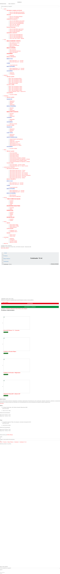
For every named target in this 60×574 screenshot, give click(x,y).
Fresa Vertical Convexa (14, 156)
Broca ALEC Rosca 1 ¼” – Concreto (11, 330)
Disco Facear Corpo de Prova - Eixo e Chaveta (19, 172)
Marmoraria (13, 308)
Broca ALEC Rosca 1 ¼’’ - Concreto (16, 60)
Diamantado (12, 104)
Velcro (11, 208)
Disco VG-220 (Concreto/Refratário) (17, 23)
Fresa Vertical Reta (13, 152)
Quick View (6, 332)
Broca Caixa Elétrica (14, 52)
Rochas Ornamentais (11, 27)
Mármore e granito (10, 151)
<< (54, 264)
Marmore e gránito (10, 76)
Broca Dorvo (12, 46)
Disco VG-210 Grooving (14, 25)
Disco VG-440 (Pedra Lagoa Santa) (16, 29)
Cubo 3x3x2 (10, 132)
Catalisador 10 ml (13, 230)
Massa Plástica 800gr (14, 224)
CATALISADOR (10, 228)
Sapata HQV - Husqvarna (15, 141)
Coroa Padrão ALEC (13, 65)
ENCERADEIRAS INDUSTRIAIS (13, 205)
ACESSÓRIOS (10, 92)
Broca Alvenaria (11, 47)
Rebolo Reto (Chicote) (12, 111)
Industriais (12, 207)
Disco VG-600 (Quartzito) (15, 31)
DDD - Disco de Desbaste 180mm (15, 90)
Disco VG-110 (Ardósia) (14, 17)
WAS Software (10, 434)
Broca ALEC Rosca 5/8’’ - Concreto (16, 61)
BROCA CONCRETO (11, 56)
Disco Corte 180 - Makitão (15, 24)
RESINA (8, 232)
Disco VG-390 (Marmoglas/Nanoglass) (17, 13)
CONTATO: (3, 245)
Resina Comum (13, 234)
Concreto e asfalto (10, 84)
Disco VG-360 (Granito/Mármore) (16, 37)
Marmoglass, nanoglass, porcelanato (14, 10)
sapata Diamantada (12, 137)
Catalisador (8, 308)
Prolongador (12, 74)
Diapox (11, 103)
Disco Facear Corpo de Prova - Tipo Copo (18, 176)
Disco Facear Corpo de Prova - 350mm (17, 177)
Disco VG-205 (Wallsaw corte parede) (17, 20)
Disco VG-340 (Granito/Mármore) (16, 35)
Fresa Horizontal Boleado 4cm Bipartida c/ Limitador (20, 159)
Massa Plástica (18, 308)
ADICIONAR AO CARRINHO (30, 306)
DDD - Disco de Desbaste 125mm (15, 80)
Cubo (11, 204)
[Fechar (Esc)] (0, 572)
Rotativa (11, 202)
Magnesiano (12, 101)
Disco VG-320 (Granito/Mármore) (16, 34)
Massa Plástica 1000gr (14, 225)
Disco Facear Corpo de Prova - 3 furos (17, 171)
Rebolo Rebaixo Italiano (13, 83)
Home (5, 253)
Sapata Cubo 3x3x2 (14, 142)
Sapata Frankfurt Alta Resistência (16, 139)
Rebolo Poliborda (11, 106)
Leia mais (2, 403)
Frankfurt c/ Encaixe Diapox (10, 351)
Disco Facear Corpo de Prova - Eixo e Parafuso (19, 174)
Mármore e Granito (13, 123)
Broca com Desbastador (14, 45)
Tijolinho (9, 117)
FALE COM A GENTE (5, 248)
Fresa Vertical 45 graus (14, 154)
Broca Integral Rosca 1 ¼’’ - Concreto (17, 68)
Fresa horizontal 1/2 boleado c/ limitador (17, 157)
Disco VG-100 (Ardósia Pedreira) (16, 16)
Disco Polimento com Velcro (15, 144)
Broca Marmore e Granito (13, 41)
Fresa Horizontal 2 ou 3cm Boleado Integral (18, 160)
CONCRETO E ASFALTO (12, 19)
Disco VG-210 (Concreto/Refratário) (17, 22)
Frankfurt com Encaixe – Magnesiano (12, 372)
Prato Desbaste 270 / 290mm (15, 145)
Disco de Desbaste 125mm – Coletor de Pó (17, 91)
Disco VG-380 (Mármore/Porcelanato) (17, 12)
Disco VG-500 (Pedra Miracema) (16, 30)
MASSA (8, 222)
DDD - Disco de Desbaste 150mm (15, 82)
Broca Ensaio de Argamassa (15, 196)
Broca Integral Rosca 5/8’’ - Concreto (17, 69)
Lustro (11, 120)
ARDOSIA (9, 14)
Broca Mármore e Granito (14, 42)
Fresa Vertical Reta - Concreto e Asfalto (17, 164)
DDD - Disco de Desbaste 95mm (15, 78)
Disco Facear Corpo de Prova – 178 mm (17, 170)
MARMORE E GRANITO (12, 32)
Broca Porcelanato (13, 44)
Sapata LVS (12, 140)
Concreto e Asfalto (13, 94)
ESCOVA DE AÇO (10, 217)
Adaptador (12, 55)
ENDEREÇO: (3, 246)
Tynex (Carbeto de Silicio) (13, 198)
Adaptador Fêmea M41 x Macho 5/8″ (12, 393)
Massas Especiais (13, 227)
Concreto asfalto (10, 162)
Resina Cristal (12, 236)
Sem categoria (24, 308)
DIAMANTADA (10, 210)
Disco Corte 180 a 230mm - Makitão (17, 38)
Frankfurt (9, 99)
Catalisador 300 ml (13, 231)
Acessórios (10, 53)
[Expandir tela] (2, 572)
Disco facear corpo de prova (12, 168)
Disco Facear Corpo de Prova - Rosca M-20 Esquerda (20, 175)
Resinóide (12, 102)
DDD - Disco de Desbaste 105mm (15, 79)
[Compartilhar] (1, 572)
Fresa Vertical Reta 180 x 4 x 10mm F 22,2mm (19, 165)
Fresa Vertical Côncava (14, 155)
